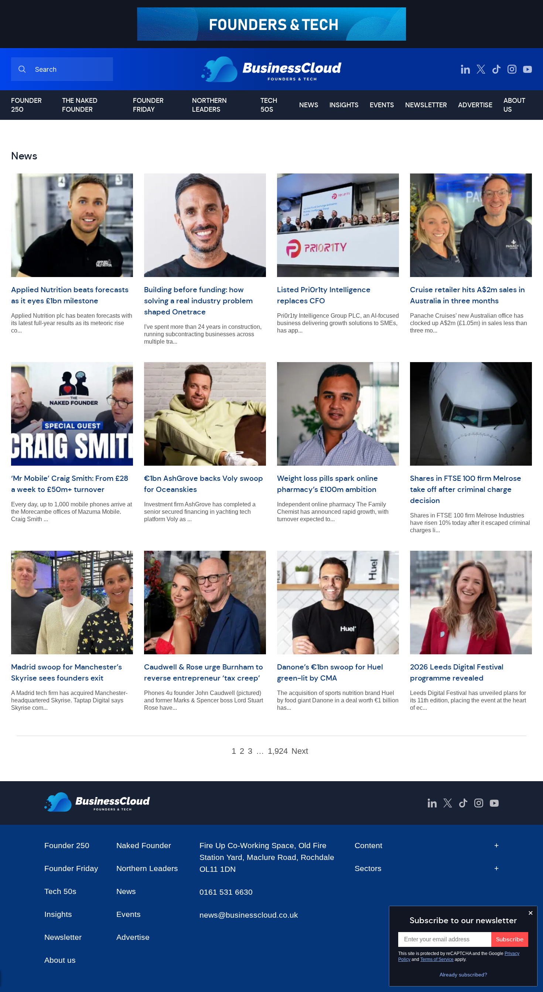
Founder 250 (26, 105)
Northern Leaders (209, 105)
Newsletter (426, 105)
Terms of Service (437, 959)
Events (382, 105)
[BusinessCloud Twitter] (481, 69)
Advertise (475, 105)
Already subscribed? (463, 974)
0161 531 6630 (226, 892)
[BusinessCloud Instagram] (512, 69)
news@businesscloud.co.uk (248, 915)
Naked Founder (143, 845)
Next (299, 751)
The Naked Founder (80, 105)
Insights (344, 105)
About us (514, 105)
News (308, 105)
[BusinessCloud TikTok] (496, 69)
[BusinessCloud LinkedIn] (465, 69)
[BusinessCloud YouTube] (527, 69)
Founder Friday (148, 105)
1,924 (278, 751)
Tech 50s (268, 105)
